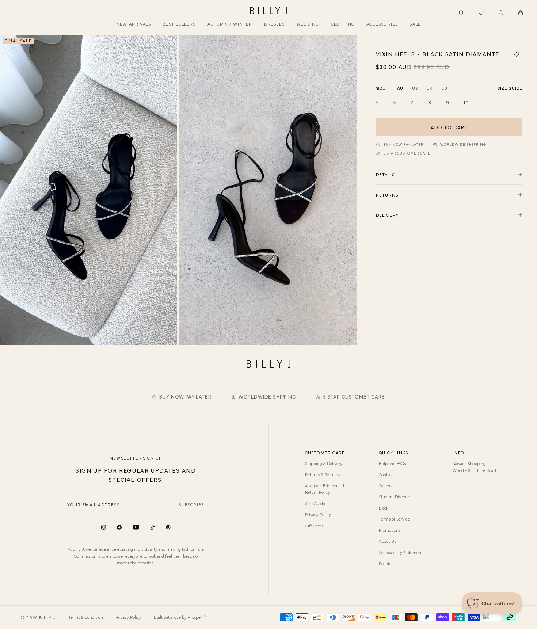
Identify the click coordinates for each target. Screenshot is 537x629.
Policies (386, 563)
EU (444, 88)
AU (400, 88)
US (415, 88)
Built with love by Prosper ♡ (180, 617)
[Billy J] (268, 11)
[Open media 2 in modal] (268, 190)
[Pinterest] (168, 527)
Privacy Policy (318, 514)
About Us (387, 541)
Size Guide (315, 503)
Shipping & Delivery (323, 463)
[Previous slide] (8, 190)
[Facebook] (119, 527)
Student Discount (395, 496)
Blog (383, 508)
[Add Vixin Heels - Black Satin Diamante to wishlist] (516, 54)
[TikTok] (152, 527)
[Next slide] (348, 190)
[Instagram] (103, 527)
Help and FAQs (392, 463)
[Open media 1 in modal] (88, 190)
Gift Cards (314, 526)
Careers (385, 485)
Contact (386, 474)
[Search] (461, 12)
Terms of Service (394, 519)
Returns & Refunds (322, 474)
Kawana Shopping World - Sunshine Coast (474, 466)
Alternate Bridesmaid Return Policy (324, 489)
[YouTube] (136, 527)
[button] (520, 12)
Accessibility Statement (401, 552)
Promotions (389, 530)
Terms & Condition (85, 617)
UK (429, 88)
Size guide (510, 88)
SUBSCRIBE (191, 504)
